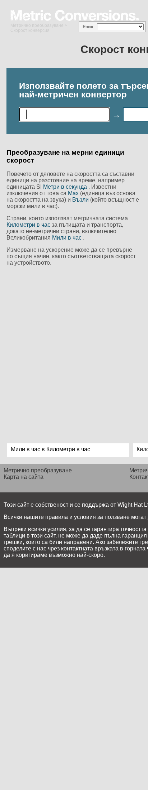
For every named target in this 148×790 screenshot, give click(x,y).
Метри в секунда (65, 187)
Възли (81, 200)
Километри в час (29, 225)
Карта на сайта (23, 477)
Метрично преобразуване (37, 25)
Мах (74, 193)
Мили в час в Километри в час (50, 449)
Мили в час (67, 238)
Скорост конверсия (30, 30)
